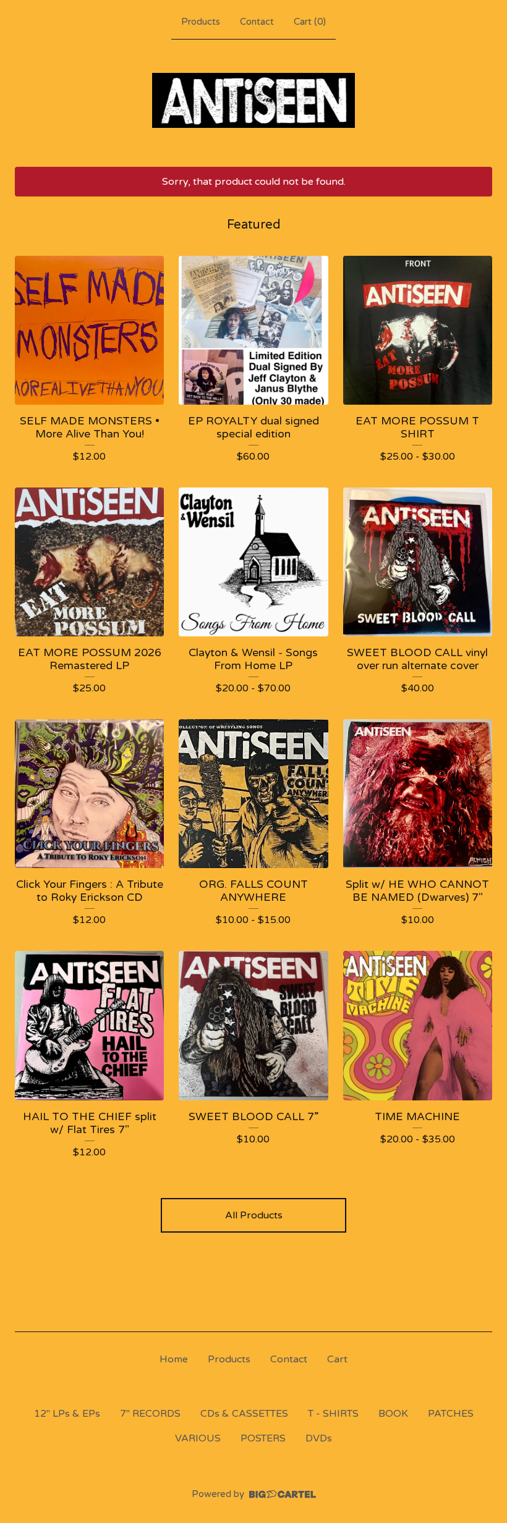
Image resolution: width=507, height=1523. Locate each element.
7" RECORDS (150, 1413)
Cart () (310, 21)
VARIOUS (198, 1438)
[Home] (254, 100)
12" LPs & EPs (67, 1413)
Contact (257, 21)
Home (174, 1359)
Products (200, 21)
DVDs (318, 1438)
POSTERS (263, 1438)
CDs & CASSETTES (244, 1413)
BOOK (393, 1413)
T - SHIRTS (333, 1413)
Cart (337, 1359)
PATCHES (451, 1413)
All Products (254, 1215)
